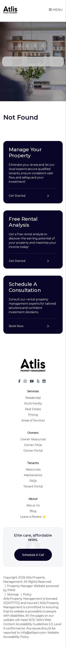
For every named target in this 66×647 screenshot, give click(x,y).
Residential (33, 397)
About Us (33, 505)
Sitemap (13, 594)
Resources (33, 469)
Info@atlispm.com (33, 632)
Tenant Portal (33, 486)
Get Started (17, 195)
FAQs (33, 481)
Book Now (16, 326)
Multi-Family (33, 403)
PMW (11, 590)
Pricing (33, 414)
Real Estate (33, 409)
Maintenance (33, 475)
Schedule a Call (33, 555)
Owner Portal (33, 450)
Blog (33, 511)
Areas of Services (33, 420)
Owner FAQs (33, 445)
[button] (19, 381)
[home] (10, 9)
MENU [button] (57, 10)
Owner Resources (33, 439)
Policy (27, 594)
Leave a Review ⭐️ (33, 516)
